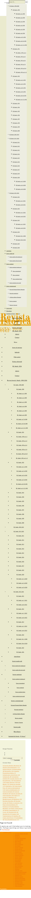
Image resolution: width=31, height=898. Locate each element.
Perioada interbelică (14, 293)
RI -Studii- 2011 (16, 142)
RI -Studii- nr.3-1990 (20, 21)
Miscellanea (9, 311)
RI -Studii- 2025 (16, 243)
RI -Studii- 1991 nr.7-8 (21, 64)
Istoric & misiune (17, 318)
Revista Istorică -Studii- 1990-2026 (17, 380)
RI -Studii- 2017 (16, 169)
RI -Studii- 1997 (16, 119)
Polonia (6, 806)
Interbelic (10, 786)
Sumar (15, 814)
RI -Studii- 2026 (16, 247)
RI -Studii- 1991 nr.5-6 (21, 60)
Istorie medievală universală (16, 260)
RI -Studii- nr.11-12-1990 (21, 45)
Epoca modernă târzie (17, 279)
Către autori (17, 324)
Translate (17, 760)
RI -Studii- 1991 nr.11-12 (21, 72)
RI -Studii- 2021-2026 (14, 193)
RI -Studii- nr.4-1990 (20, 25)
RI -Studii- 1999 (16, 127)
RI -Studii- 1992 (16, 76)
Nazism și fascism (13, 305)
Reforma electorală (20, 878)
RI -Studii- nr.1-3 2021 (21, 201)
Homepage (6, 830)
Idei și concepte (19, 853)
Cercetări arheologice (20, 838)
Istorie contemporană (11, 286)
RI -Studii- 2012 (16, 146)
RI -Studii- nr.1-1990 (20, 14)
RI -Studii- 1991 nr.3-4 (21, 56)
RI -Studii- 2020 (16, 177)
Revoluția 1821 (18, 881)
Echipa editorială (17, 328)
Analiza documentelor (11, 767)
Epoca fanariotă (19, 844)
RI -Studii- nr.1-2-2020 (21, 181)
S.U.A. (6, 812)
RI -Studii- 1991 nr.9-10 (21, 68)
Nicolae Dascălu (9, 801)
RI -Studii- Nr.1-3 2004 (21, 236)
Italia (17, 795)
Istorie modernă (9, 264)
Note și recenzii (15, 803)
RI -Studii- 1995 (16, 111)
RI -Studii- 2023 (16, 220)
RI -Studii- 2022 (16, 208)
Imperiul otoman (19, 855)
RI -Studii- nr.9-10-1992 (21, 95)
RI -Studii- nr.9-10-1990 (21, 41)
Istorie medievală (10, 253)
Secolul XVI (13, 812)
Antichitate (8, 251)
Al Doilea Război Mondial (15, 297)
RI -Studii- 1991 (16, 49)
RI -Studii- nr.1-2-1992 (21, 80)
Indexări (17, 321)
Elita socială (18, 843)
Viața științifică (9, 818)
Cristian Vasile (15, 778)
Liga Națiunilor (18, 863)
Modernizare (8, 799)
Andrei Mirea (8, 769)
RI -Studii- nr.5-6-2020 (21, 189)
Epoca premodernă (17, 271)
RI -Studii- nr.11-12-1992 (21, 99)
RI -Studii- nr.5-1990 (20, 29)
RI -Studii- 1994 (16, 107)
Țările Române (18, 886)
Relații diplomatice (12, 810)
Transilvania (8, 816)
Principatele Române (20, 874)
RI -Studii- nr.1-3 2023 (21, 224)
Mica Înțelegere (19, 866)
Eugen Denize (11, 782)
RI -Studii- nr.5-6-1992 (21, 88)
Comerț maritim (19, 840)
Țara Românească (12, 819)
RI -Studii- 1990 (16, 10)
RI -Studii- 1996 (16, 115)
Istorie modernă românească (15, 267)
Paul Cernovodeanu (10, 804)
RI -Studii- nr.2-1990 (20, 17)
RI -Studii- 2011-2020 (14, 138)
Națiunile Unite (18, 870)
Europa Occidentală (20, 850)
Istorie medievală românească (16, 257)
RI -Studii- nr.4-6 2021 (21, 204)
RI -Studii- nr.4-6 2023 (21, 228)
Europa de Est (18, 849)
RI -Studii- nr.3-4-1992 (21, 84)
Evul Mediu (17, 846)
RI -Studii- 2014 (16, 154)
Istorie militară (9, 791)
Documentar (8, 780)
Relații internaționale (20, 880)
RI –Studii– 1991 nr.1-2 (21, 52)
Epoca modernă (16, 275)
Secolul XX (7, 814)
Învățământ (18, 861)
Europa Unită (18, 852)
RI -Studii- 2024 (16, 232)
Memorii (12, 797)
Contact (17, 337)
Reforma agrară (19, 877)
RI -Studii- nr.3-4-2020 (21, 185)
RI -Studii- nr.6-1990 (20, 33)
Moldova (18, 799)
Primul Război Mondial (20, 872)
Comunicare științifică (11, 775)
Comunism (7, 777)
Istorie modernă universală (15, 283)
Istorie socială (16, 793)
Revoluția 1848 (18, 883)
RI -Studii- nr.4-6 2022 (21, 216)
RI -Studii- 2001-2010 (14, 134)
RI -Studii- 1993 (16, 103)
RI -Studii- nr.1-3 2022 (21, 212)
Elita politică (18, 841)
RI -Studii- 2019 (16, 173)
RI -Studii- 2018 (16, 166)
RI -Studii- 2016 (16, 162)
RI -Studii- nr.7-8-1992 (21, 91)
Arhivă (17, 334)
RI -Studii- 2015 (16, 158)
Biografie (9, 771)
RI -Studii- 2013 (16, 150)
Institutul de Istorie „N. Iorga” (17, 736)
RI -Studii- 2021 (16, 197)
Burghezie (17, 837)
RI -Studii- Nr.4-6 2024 (21, 240)
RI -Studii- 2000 (16, 130)
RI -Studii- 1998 (16, 123)
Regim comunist (13, 301)
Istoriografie (9, 308)
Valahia (16, 816)
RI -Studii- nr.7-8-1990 (21, 37)
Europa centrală (19, 847)
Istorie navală (18, 858)
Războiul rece (18, 875)
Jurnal (6, 797)
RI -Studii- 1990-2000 (14, 6)
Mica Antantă (18, 864)
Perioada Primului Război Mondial (17, 289)
